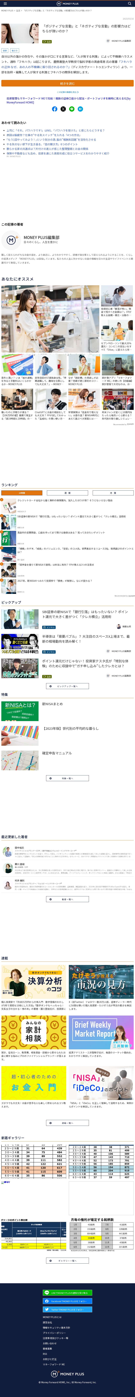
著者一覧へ (67, 899)
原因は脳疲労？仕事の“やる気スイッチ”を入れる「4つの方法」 (44, 135)
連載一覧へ (67, 1123)
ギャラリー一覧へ (67, 1260)
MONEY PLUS (7, 10)
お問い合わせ (50, 1343)
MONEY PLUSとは (52, 1317)
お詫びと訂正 (50, 1359)
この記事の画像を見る (67, 92)
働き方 (15, 50)
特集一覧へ (67, 778)
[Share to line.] (71, 109)
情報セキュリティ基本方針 (56, 1327)
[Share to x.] (63, 109)
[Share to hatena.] (80, 109)
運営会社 (47, 1322)
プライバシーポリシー (54, 1332)
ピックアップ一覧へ (67, 686)
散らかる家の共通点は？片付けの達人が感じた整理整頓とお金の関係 (47, 149)
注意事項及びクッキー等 (55, 1338)
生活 (18, 10)
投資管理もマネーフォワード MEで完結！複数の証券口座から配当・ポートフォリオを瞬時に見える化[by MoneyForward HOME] (69, 100)
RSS (45, 1353)
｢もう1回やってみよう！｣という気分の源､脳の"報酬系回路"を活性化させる (51, 139)
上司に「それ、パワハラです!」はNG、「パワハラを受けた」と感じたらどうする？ (56, 130)
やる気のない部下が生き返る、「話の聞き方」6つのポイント (42, 144)
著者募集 (47, 1348)
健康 (5, 50)
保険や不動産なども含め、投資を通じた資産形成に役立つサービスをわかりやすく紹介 (58, 153)
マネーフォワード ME (54, 1364)
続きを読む (67, 83)
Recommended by (119, 424)
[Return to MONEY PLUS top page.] (67, 3)
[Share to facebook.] (54, 109)
